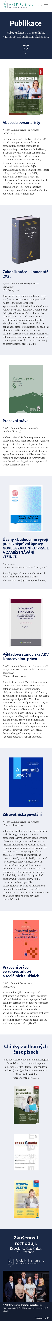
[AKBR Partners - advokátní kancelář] (18, 5)
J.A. (48, 1318)
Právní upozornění (10, 1308)
